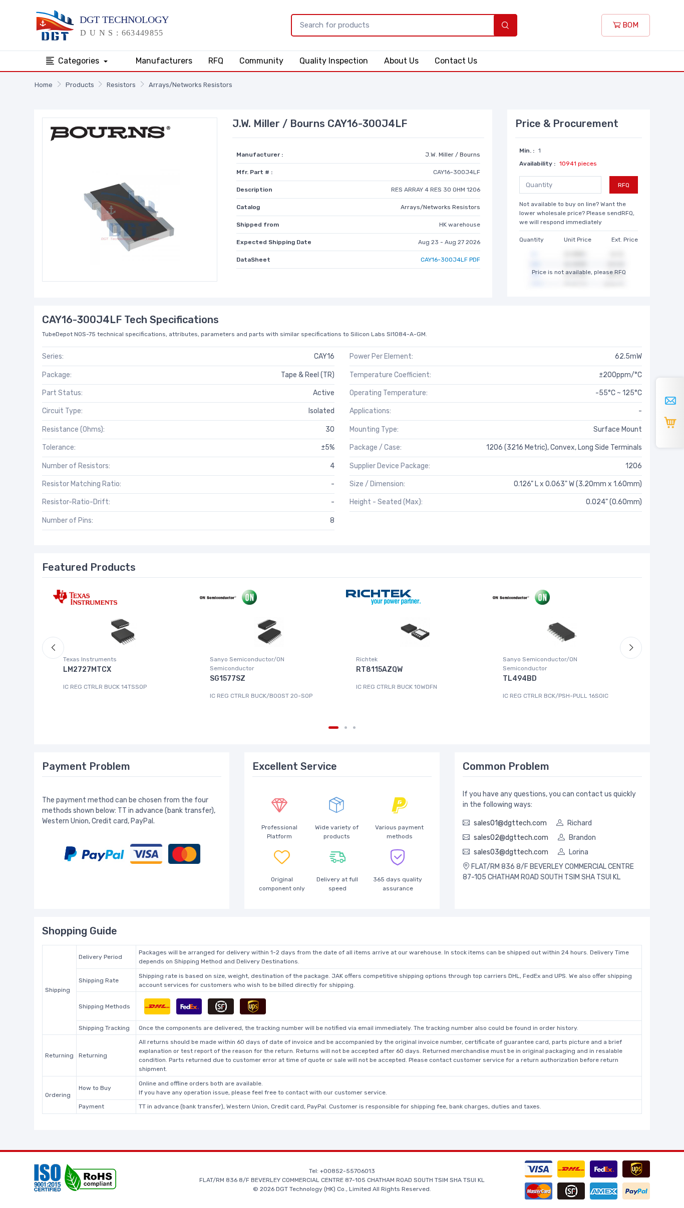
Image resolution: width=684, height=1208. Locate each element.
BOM (629, 25)
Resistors (121, 85)
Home (44, 85)
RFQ (215, 61)
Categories (79, 61)
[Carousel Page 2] (346, 727)
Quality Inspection (333, 61)
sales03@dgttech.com (511, 852)
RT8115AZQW (379, 669)
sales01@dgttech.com (510, 823)
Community (261, 61)
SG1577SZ (227, 678)
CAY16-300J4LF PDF (450, 259)
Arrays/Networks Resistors (190, 85)
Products (80, 85)
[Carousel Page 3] (354, 727)
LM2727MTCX (87, 669)
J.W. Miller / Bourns (452, 154)
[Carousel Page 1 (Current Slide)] (333, 727)
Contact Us (456, 61)
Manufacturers (164, 61)
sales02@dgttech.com (511, 837)
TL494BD (520, 678)
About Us (401, 61)
